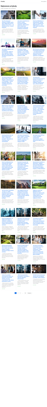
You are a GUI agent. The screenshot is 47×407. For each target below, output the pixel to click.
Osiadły (3, 1)
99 (25, 293)
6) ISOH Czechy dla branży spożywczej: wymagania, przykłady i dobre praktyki (39, 276)
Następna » (30, 293)
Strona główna (43, 1)
